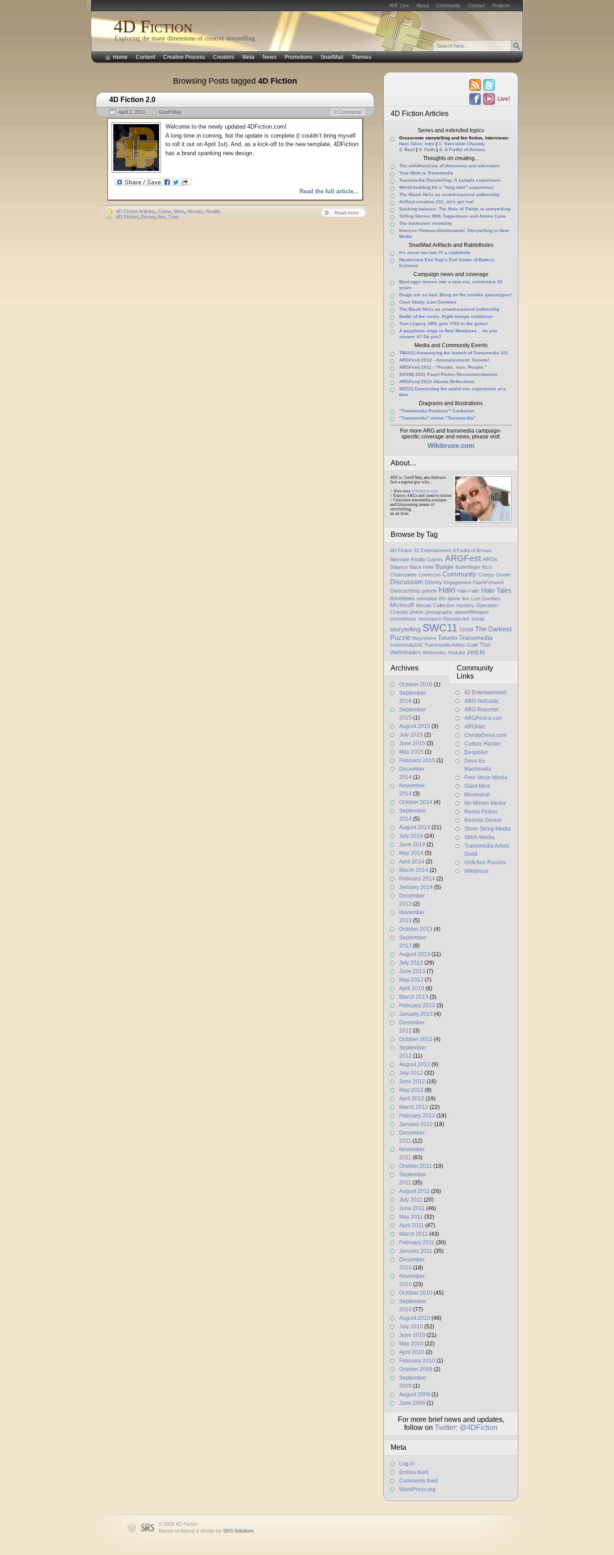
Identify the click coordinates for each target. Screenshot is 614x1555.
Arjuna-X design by (217, 1530)
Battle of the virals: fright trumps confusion (446, 316)
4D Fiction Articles (135, 211)
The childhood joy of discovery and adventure (449, 165)
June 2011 (412, 1208)
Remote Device (483, 820)
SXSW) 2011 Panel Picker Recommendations (448, 374)
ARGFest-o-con (483, 718)
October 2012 (415, 1039)
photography (439, 612)
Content (145, 57)
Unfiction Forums (485, 862)
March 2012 (413, 1107)
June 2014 (412, 844)
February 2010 (417, 1361)
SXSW (466, 629)
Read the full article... (329, 191)
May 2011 (411, 1217)
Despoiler (476, 752)
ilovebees (402, 598)
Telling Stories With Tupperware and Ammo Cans (452, 216)
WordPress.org (417, 1489)
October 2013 (415, 929)
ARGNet (474, 727)
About (422, 5)
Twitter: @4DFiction (466, 1427)
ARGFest (463, 558)
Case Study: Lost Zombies (428, 301)
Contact (476, 5)
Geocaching (405, 591)
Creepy (486, 574)
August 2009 (414, 1394)
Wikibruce (476, 871)
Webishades (405, 652)
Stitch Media (479, 837)
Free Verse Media (485, 777)
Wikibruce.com (424, 491)
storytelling (405, 629)
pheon (416, 612)
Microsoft (402, 605)
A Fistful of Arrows (472, 550)
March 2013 (413, 997)
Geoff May (170, 112)
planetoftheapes (471, 612)
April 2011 (411, 1225)
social (478, 618)
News (269, 57)
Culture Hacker (482, 744)
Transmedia (476, 637)
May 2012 (411, 1090)
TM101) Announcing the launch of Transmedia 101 (453, 352)
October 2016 (415, 684)
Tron (173, 216)
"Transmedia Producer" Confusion (436, 410)
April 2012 (411, 1098)
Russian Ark (456, 618)
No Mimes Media (485, 803)
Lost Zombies (486, 598)
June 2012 (412, 1081)
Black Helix (421, 567)
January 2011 (415, 1251)
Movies (195, 211)
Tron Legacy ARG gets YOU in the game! (443, 323)
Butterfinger (468, 567)
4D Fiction (153, 26)
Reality (213, 211)
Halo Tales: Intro (417, 143)
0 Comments (348, 112)
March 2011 (413, 1234)
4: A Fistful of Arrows (462, 149)
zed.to (476, 652)
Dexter (503, 574)
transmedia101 (406, 645)
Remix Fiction (481, 812)
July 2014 (411, 836)
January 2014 (416, 887)
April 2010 (411, 1352)
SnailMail (331, 57)
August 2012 (414, 1064)
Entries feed (413, 1472)
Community (448, 5)
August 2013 (414, 954)
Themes (361, 57)
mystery (465, 605)
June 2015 (412, 743)
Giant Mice (477, 786)
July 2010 (411, 1326)
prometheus (403, 618)
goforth (429, 591)
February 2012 (417, 1116)
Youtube (456, 652)
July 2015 (411, 735)
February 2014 (417, 879)
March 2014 (413, 870)
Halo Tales (496, 590)
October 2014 (415, 802)
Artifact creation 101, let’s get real (436, 201)
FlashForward (488, 582)
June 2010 (412, 1335)
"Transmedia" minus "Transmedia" (437, 418)
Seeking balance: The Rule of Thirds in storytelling (454, 208)
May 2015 (411, 752)
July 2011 (411, 1200)
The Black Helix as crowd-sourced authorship (449, 194)
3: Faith (427, 149)
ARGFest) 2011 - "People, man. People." (443, 367)
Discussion (406, 581)
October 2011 (415, 1166)
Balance (399, 567)
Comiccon (429, 574)
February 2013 (417, 1005)
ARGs (490, 559)
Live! (503, 99)
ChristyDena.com (485, 735)
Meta (248, 57)
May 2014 (411, 853)
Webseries (434, 652)
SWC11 (440, 628)
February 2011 (417, 1242)
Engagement (457, 582)
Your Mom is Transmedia (426, 172)
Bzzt (487, 567)
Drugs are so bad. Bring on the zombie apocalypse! (455, 294)
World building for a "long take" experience (446, 187)
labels (454, 598)
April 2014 (411, 861)
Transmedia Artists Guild (451, 645)
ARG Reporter (481, 709)
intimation (427, 598)
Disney (148, 216)
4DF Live (399, 5)
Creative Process (184, 57)
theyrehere (424, 638)
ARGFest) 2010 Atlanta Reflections (437, 381)
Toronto (447, 638)
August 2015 (414, 726)
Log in (406, 1464)
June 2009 (412, 1403)
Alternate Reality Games (416, 559)
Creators (223, 57)
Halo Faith (468, 591)
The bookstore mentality (425, 223)
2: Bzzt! (407, 149)
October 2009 (415, 1369)
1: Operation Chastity (462, 143)
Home (120, 57)
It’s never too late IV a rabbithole (435, 252)
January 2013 (416, 1014)
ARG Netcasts (481, 701)
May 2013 (411, 980)
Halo (447, 589)
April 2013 (411, 988)
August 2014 (414, 827)
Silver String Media (487, 829)
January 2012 (416, 1124)
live (161, 216)
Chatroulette (403, 574)
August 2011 (414, 1191)
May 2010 (411, 1344)
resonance (429, 618)
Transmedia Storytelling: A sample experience (450, 180)
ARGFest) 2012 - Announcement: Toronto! (444, 359)
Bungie (445, 566)
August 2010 (414, 1318)
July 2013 (411, 963)
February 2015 (417, 760)
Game (164, 211)
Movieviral (476, 794)
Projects (501, 5)
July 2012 (411, 1073)
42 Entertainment (432, 550)
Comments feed (418, 1481)
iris (442, 598)
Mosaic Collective (435, 605)
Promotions (298, 57)
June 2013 (412, 971)
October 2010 (415, 1293)
